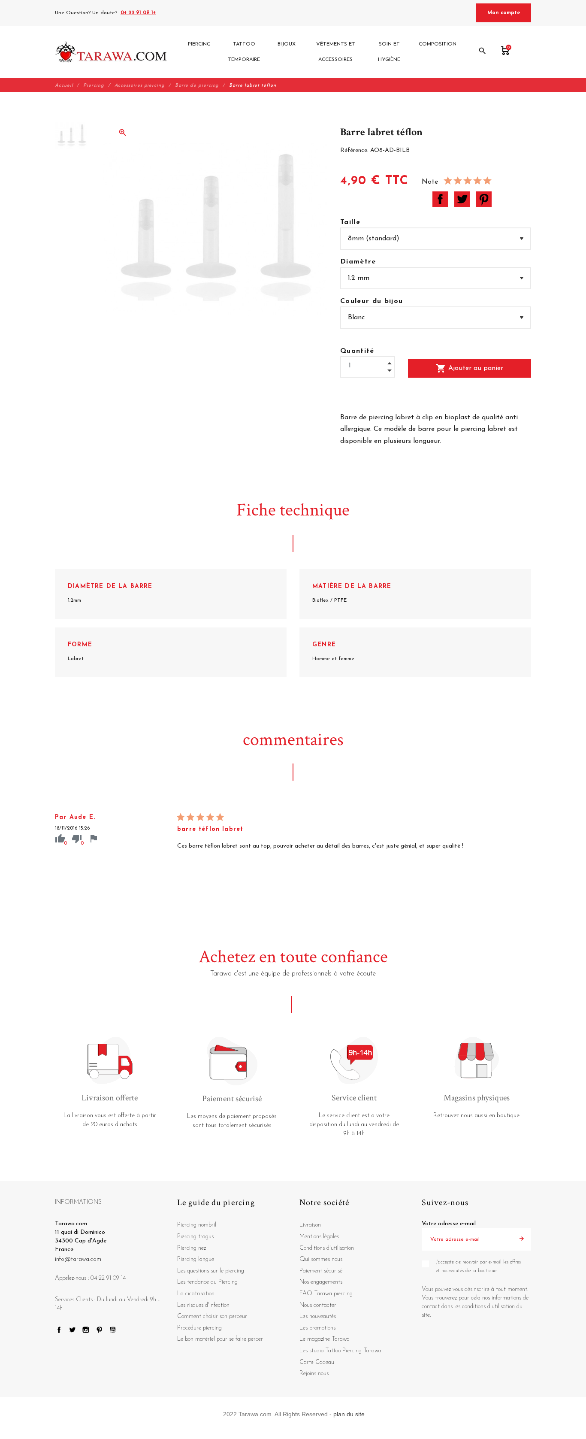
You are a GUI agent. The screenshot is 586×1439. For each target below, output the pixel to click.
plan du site (349, 1414)
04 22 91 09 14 (138, 12)
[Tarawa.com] (111, 52)
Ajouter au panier (469, 368)
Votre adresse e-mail (449, 1224)
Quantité (357, 351)
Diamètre (358, 261)
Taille (350, 222)
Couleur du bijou (371, 301)
